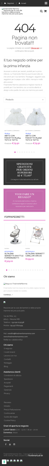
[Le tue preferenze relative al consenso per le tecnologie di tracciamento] (4, 462)
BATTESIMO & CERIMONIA (12, 130)
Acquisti (7, 383)
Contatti (7, 359)
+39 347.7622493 (16, 325)
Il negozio (8, 348)
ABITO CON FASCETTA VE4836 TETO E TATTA (33, 137)
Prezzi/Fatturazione (12, 410)
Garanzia (7, 390)
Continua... (8, 295)
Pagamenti (8, 386)
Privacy (7, 393)
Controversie (9, 413)
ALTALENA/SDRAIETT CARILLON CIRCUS (34, 254)
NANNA (7, 248)
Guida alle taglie (11, 417)
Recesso (7, 402)
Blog (6, 366)
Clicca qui (35, 48)
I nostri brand (9, 352)
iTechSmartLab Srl (35, 456)
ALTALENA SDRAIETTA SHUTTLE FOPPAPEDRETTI (14, 255)
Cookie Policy (10, 420)
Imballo (7, 406)
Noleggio (8, 363)
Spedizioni (8, 379)
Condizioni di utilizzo (12, 375)
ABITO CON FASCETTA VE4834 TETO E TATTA (13, 137)
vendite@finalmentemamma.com (21, 333)
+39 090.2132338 (17, 322)
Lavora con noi (10, 356)
